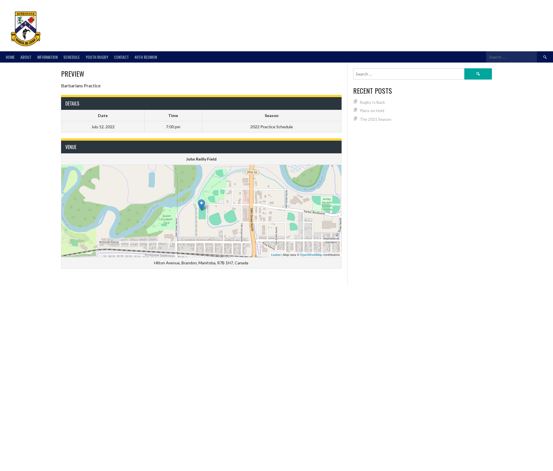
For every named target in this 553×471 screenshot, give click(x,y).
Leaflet (276, 254)
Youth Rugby (97, 57)
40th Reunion (146, 57)
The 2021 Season (375, 119)
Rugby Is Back (372, 102)
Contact (121, 57)
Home (10, 57)
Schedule (71, 57)
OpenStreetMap (311, 254)
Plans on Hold (372, 110)
